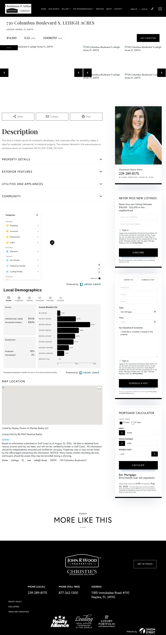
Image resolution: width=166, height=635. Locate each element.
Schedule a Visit (147, 280)
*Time (121, 318)
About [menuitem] (109, 9)
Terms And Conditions (18, 611)
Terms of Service (126, 393)
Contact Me (143, 177)
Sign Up (134, 9)
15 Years (138, 422)
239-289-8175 (152, 9)
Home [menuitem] (43, 9)
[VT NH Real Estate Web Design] (147, 631)
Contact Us (128, 280)
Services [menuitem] (100, 9)
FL (23, 460)
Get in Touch (145, 564)
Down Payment (126, 439)
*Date (121, 308)
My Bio (151, 177)
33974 (53, 460)
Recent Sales (133, 177)
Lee (29, 460)
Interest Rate (125, 449)
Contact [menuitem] (118, 9)
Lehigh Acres (40, 460)
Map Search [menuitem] (54, 9)
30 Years (126, 422)
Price (121, 428)
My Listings (123, 177)
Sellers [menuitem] (65, 9)
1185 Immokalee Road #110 (110, 594)
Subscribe (138, 252)
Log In (144, 9)
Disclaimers (13, 606)
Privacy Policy (138, 243)
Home (5, 460)
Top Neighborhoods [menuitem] (82, 9)
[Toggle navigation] (160, 9)
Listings (15, 460)
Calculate (138, 465)
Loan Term (124, 419)
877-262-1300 (68, 592)
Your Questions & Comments (131, 328)
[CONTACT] (148, 38)
